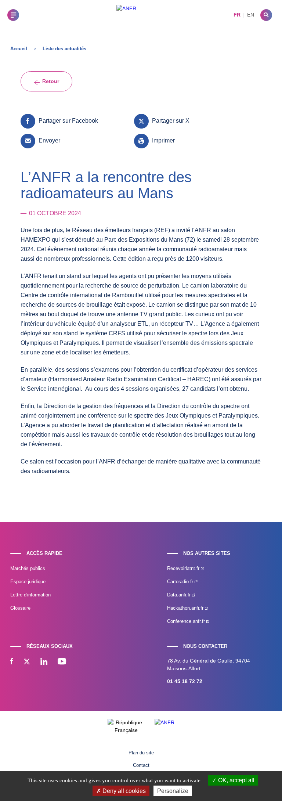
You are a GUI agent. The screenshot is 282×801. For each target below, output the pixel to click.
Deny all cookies (123, 791)
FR (237, 15)
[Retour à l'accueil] (126, 15)
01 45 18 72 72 (184, 681)
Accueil (18, 48)
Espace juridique (28, 581)
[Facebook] (11, 662)
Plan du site (141, 752)
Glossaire (20, 608)
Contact (141, 765)
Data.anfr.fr (179, 595)
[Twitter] (27, 662)
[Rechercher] (266, 15)
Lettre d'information (30, 595)
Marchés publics (27, 568)
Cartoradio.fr (181, 581)
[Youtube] (62, 662)
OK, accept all (235, 780)
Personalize (172, 791)
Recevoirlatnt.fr (184, 568)
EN (250, 15)
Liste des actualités (64, 48)
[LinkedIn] (43, 662)
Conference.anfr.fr (186, 621)
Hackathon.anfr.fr (186, 608)
